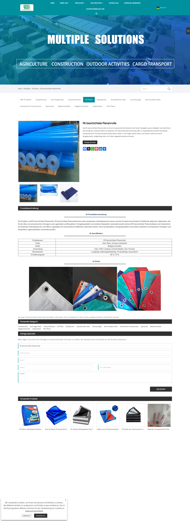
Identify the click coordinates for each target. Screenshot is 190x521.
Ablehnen (26, 516)
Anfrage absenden (90, 142)
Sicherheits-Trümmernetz (129, 326)
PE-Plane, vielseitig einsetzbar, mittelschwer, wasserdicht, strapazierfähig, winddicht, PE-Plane (31, 429)
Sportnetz (144, 326)
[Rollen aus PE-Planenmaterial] (108, 415)
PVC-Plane (47, 329)
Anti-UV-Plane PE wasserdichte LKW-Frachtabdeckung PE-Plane (57, 429)
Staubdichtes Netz (83, 326)
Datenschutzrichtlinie (34, 511)
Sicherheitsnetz (49, 326)
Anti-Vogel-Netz (35, 326)
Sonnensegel (97, 326)
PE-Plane (35, 89)
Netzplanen (70, 326)
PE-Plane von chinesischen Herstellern (134, 429)
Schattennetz (23, 326)
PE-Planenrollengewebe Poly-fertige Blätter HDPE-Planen (83, 429)
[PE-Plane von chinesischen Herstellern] (133, 415)
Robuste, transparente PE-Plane (159, 429)
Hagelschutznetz (24, 329)
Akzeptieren (40, 516)
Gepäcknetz (36, 329)
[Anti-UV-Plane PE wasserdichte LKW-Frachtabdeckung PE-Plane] (56, 415)
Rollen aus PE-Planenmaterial (108, 429)
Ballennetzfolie (155, 326)
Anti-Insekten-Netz (111, 326)
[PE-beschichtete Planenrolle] (28, 193)
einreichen (161, 389)
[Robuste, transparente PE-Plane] (159, 415)
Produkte (27, 89)
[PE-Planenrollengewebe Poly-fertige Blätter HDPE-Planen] (82, 415)
